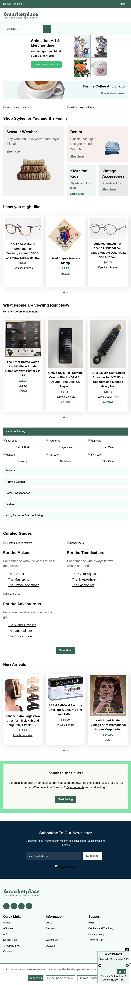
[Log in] (113, 14)
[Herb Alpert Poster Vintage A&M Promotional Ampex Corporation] (108, 709)
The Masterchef (19, 579)
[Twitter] (14, 906)
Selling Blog (10, 940)
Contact (7, 951)
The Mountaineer (20, 630)
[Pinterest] (21, 906)
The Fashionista (83, 585)
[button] (64, 292)
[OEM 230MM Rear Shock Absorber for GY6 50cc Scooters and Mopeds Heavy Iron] (108, 365)
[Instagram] (29, 906)
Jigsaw (23, 385)
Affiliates (8, 928)
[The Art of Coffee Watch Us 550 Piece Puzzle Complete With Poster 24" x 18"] (22, 365)
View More (65, 650)
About (6, 922)
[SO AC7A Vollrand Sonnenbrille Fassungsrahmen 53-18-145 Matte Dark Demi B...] (22, 251)
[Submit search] (47, 29)
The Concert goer (20, 636)
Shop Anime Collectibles (48, 64)
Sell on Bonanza (12, 4)
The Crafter (16, 574)
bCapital (50, 945)
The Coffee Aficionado (23, 585)
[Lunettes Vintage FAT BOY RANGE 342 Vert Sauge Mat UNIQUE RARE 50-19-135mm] (108, 251)
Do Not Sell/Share (90, 978)
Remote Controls (65, 396)
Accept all (35, 978)
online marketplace (39, 782)
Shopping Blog (11, 945)
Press (49, 934)
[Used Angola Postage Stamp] (65, 251)
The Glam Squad (84, 574)
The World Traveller (22, 625)
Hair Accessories (22, 735)
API (5, 934)
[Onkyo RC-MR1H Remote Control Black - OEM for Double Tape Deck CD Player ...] (65, 365)
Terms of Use (95, 940)
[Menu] (124, 14)
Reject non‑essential (60, 978)
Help (122, 4)
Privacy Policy (96, 934)
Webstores (52, 940)
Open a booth (75, 787)
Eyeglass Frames (23, 268)
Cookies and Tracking (100, 928)
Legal (49, 922)
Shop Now (13, 151)
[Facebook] (6, 906)
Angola (65, 273)
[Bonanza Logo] (20, 15)
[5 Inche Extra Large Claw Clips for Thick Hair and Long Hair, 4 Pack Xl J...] (22, 709)
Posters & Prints (65, 724)
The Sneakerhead (84, 579)
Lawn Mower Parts (108, 396)
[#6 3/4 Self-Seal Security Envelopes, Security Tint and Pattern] (65, 709)
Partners (50, 928)
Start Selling (65, 799)
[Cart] (103, 14)
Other (108, 739)
